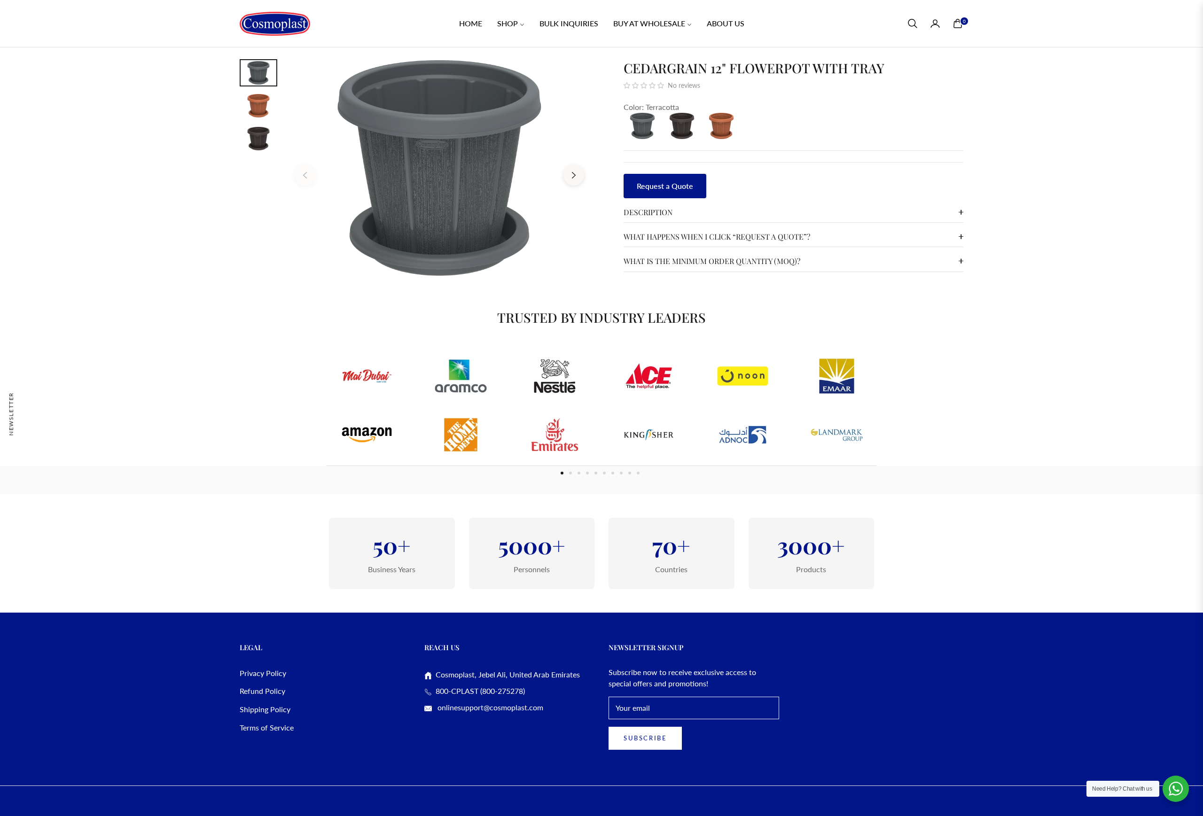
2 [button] (570, 473)
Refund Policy (262, 690)
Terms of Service (267, 727)
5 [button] (595, 473)
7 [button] (612, 473)
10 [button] (638, 473)
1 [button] (562, 473)
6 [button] (604, 473)
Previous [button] (305, 175)
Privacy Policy (263, 672)
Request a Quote (665, 185)
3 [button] (579, 473)
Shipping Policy (265, 709)
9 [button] (629, 473)
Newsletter (11, 413)
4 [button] (587, 473)
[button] (912, 23)
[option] (439, 168)
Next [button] (573, 175)
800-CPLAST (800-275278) (478, 690)
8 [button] (621, 473)
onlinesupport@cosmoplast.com (489, 707)
